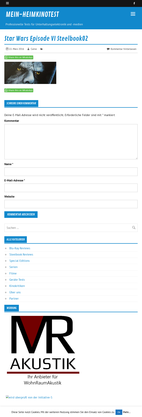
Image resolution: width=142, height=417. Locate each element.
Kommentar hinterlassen (123, 48)
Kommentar (11, 120)
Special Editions (19, 261)
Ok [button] (119, 412)
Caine (34, 48)
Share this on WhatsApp (20, 57)
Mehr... (127, 412)
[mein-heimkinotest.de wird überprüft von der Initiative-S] (29, 397)
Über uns (15, 292)
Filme (13, 273)
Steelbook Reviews (21, 254)
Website (9, 196)
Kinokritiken (17, 286)
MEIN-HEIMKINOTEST (32, 14)
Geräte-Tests (17, 280)
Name (8, 164)
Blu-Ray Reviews (19, 248)
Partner (14, 298)
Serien (13, 267)
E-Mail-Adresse (14, 180)
